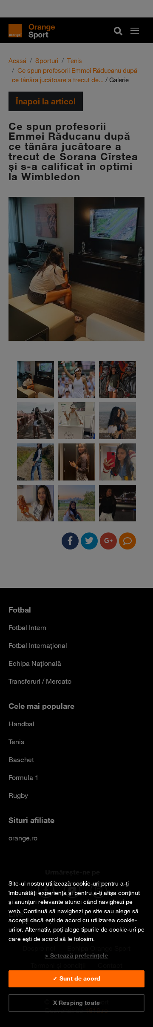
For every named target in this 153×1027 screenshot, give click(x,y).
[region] (76, 943)
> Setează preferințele (76, 955)
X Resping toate (76, 1003)
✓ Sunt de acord (76, 978)
